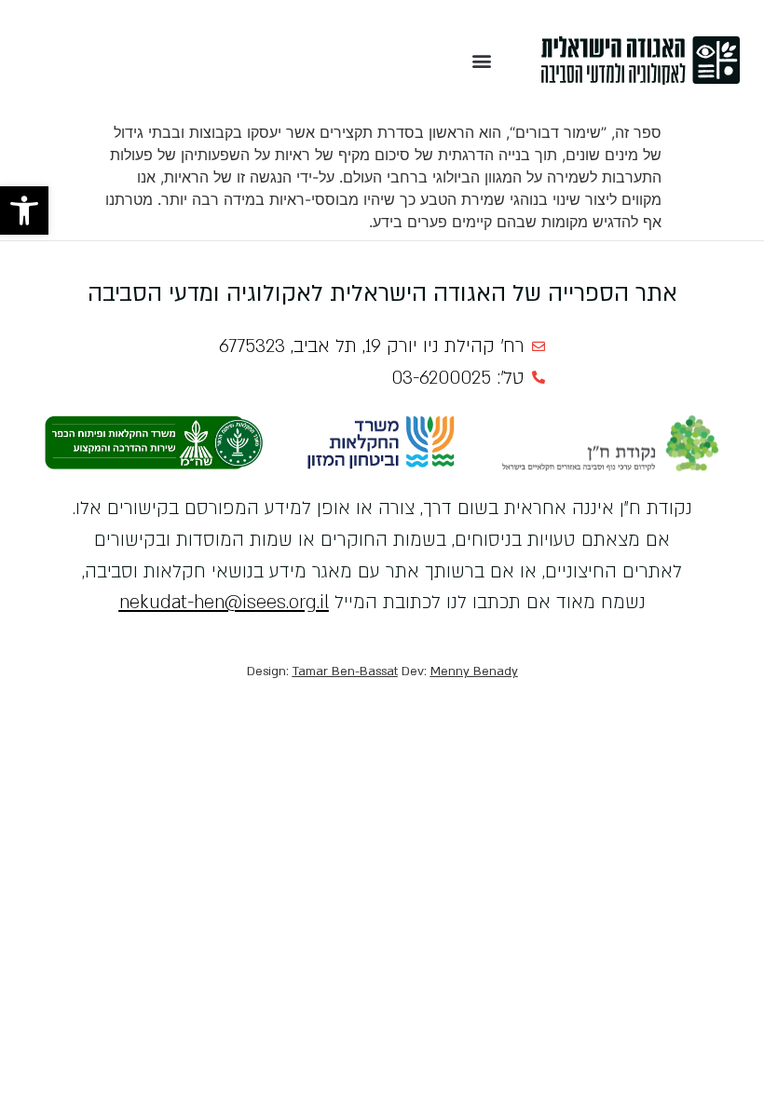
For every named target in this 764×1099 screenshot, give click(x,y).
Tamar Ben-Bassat (345, 671)
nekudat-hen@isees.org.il (224, 602)
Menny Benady (474, 671)
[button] (24, 210)
